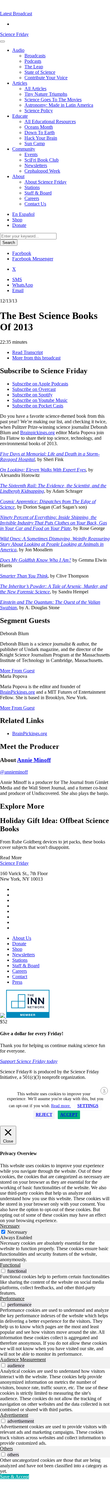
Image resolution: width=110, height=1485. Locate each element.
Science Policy (38, 110)
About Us (21, 938)
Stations (32, 187)
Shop (17, 219)
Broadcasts (35, 55)
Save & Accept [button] (14, 1476)
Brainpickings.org (37, 432)
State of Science (39, 72)
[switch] (3, 1271)
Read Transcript (27, 352)
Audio (18, 50)
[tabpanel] (55, 1251)
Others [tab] (6, 1448)
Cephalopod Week (42, 171)
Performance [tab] (12, 1298)
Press (17, 982)
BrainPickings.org (17, 692)
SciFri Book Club (41, 160)
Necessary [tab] (10, 1226)
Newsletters (35, 165)
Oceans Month (38, 127)
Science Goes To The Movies (53, 99)
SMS (17, 279)
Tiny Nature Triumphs (45, 94)
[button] (16, 13)
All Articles (35, 88)
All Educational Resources (50, 121)
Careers (31, 198)
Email (18, 290)
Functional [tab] (10, 1265)
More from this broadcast (36, 357)
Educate (20, 116)
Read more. (61, 1106)
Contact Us (35, 203)
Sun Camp (34, 143)
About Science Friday (45, 181)
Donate (19, 225)
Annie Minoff (34, 760)
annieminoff (14, 772)
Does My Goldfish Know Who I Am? (35, 560)
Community (23, 149)
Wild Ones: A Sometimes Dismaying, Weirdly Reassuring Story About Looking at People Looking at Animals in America (55, 544)
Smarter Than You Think (24, 575)
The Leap (33, 66)
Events (31, 154)
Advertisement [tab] (14, 1415)
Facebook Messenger (32, 258)
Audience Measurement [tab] (23, 1359)
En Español (23, 214)
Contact (19, 976)
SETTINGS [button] (87, 1106)
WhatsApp (22, 285)
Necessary (17, 1232)
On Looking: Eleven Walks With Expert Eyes (43, 469)
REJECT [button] (44, 1114)
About (18, 176)
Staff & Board (38, 192)
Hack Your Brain (40, 138)
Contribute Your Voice (46, 77)
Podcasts (32, 61)
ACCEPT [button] (69, 1114)
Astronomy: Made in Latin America (58, 105)
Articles (19, 83)
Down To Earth (39, 132)
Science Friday (14, 34)
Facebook (21, 253)
